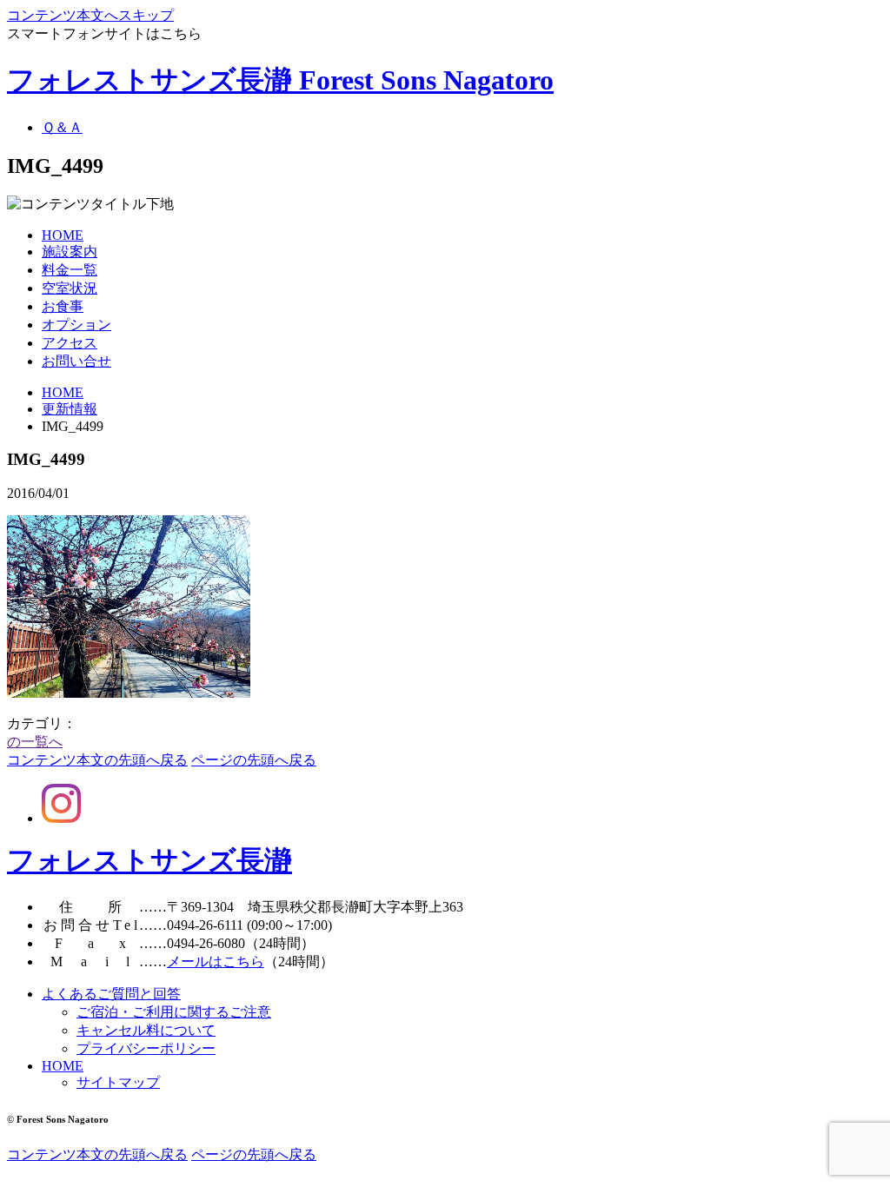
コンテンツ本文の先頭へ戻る (97, 760)
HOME (62, 392)
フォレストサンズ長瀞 (149, 860)
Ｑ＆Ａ (62, 127)
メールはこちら (215, 961)
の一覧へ (35, 741)
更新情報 (69, 408)
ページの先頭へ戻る (253, 760)
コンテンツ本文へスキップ (90, 15)
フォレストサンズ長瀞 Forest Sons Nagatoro (280, 80)
